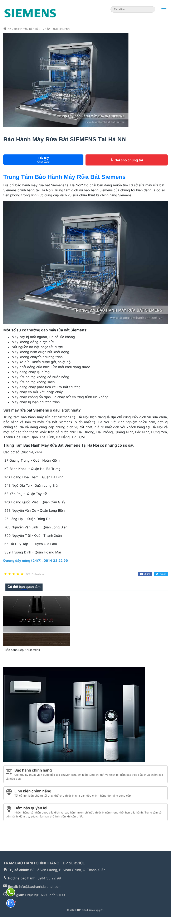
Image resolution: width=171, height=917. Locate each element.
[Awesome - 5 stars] (22, 574)
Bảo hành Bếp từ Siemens (22, 650)
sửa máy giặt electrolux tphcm (99, 837)
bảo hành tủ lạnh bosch (61, 832)
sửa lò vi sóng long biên (53, 837)
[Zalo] (10, 903)
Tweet (162, 573)
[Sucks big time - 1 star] (5, 574)
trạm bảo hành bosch (107, 827)
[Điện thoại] (10, 892)
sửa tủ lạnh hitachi (73, 827)
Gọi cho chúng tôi (128, 160)
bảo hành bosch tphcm (21, 832)
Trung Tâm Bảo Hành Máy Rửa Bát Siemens (64, 177)
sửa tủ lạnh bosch (17, 837)
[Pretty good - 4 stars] (18, 574)
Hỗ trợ (43, 159)
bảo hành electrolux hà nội (138, 832)
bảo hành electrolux (98, 832)
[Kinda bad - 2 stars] (10, 574)
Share (147, 573)
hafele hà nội (46, 827)
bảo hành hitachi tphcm (146, 827)
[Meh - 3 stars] (14, 574)
